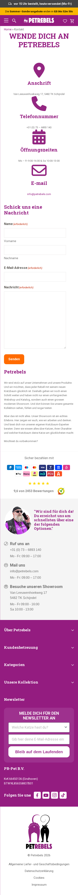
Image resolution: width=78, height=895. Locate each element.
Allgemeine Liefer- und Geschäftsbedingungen (39, 864)
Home (8, 29)
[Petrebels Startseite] (39, 832)
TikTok (63, 795)
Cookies (39, 878)
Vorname (10, 241)
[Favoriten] (65, 21)
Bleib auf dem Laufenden (39, 752)
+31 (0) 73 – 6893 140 (25, 549)
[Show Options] (66, 727)
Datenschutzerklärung (39, 871)
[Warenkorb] (72, 21)
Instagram (54, 795)
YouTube (45, 795)
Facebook (37, 795)
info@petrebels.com (39, 194)
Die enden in (39, 11)
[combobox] (38, 727)
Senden (14, 359)
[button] (6, 21)
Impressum (39, 884)
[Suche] (14, 21)
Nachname (11, 258)
